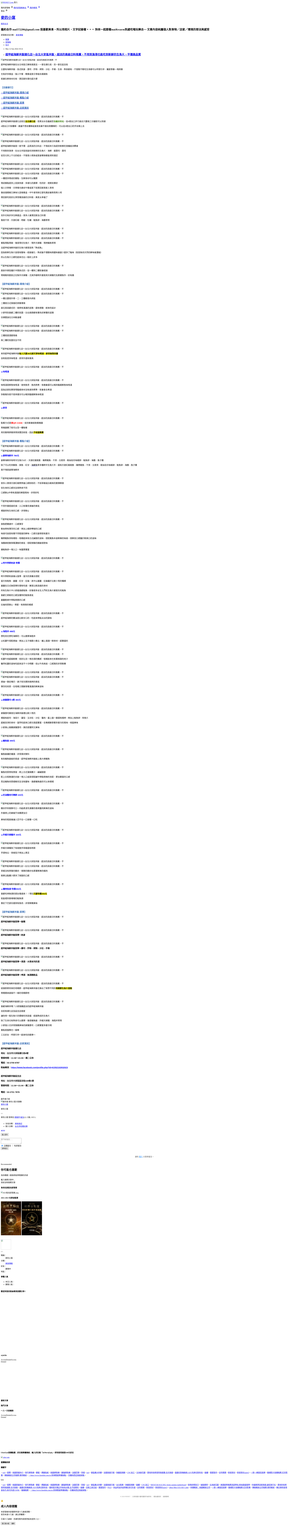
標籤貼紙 (45, 1473)
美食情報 (19, 35)
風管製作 (213, 1473)
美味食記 (18, 1124)
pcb (4, 1473)
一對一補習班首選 (258, 1473)
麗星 (38, 1473)
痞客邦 (17, 1117)
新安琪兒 (231, 1473)
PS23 (109, 1487)
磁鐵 (206, 1473)
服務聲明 (166, 1496)
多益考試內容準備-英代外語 (124, 1487)
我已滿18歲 (5, 1523)
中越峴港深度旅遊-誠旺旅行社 (264, 1485)
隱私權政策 (157, 1496)
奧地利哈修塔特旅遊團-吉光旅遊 (160, 1473)
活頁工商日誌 (91, 1487)
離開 (13, 1523)
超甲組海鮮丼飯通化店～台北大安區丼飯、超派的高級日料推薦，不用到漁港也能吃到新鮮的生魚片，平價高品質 (73, 54)
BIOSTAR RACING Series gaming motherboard (168, 1485)
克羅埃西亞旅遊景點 (76, 1475)
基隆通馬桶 (65, 1473)
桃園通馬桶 (54, 1473)
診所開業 (222, 1473)
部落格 (8, 42)
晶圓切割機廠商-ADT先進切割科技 (189, 1473)
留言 (22, 1117)
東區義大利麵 (96, 1473)
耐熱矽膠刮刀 (193, 1485)
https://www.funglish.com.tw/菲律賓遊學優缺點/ (48, 1475)
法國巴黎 (75, 1473)
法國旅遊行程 (109, 1473)
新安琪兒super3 (243, 1473)
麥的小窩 (8, 17)
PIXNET (127, 1496)
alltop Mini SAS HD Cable (179, 1487)
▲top (3, 1130)
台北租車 (120, 1485)
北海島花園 (140, 1473)
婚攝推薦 (25, 1490)
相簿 (7, 39)
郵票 (9, 1473)
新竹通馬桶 (29, 1473)
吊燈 (83, 1473)
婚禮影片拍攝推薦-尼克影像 (239, 1487)
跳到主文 (4, 24)
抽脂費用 (204, 1485)
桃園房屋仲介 (18, 1473)
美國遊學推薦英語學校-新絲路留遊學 (235, 1485)
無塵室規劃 (120, 1473)
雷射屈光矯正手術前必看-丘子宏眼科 (64, 1487)
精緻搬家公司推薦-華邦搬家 (16, 1475)
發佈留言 (5, 1148)
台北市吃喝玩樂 (21, 1126)
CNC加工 (131, 1473)
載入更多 (5, 1135)
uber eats (6, 1457)
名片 (7, 45)
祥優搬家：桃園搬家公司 (200, 1487)
